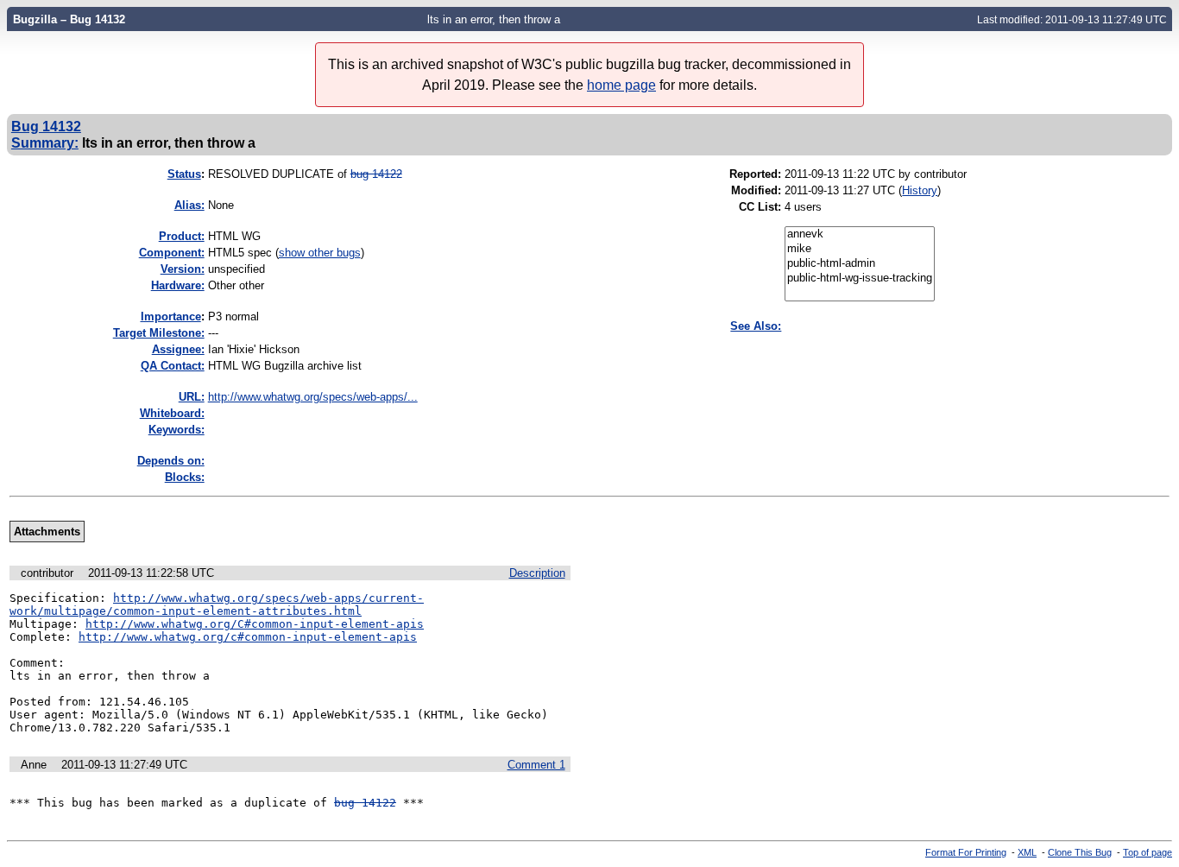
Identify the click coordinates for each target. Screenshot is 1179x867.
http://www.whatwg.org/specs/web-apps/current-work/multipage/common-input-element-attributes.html (216, 604)
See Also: (755, 326)
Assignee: (178, 349)
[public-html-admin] (859, 263)
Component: (172, 252)
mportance (171, 316)
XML (1027, 852)
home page (621, 85)
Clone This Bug (1080, 852)
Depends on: (171, 460)
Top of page (1147, 852)
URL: (192, 396)
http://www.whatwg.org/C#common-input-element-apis (254, 623)
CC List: (760, 206)
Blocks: (185, 477)
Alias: (189, 205)
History (919, 190)
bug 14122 (376, 174)
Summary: (45, 142)
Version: (183, 269)
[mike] (859, 249)
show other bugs (320, 252)
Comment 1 (536, 764)
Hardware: (178, 285)
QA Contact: (173, 365)
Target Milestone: (159, 332)
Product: (182, 236)
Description (537, 572)
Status (184, 174)
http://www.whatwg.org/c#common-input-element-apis (248, 636)
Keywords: (176, 429)
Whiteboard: (172, 413)
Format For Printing (965, 852)
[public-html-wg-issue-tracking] (859, 278)
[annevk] (859, 234)
